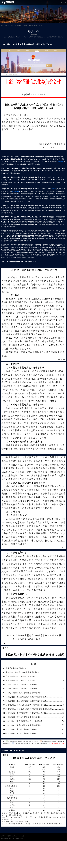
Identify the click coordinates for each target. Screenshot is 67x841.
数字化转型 (15, 191)
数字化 (54, 189)
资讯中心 (7, 25)
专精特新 (60, 161)
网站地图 (21, 836)
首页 (2, 25)
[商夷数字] (8, 2)
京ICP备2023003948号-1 (18, 838)
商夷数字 (9, 838)
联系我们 (15, 836)
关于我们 (9, 836)
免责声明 (3, 836)
